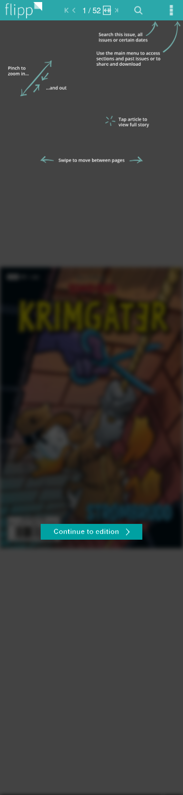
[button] (91, 533)
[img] (91, 407)
